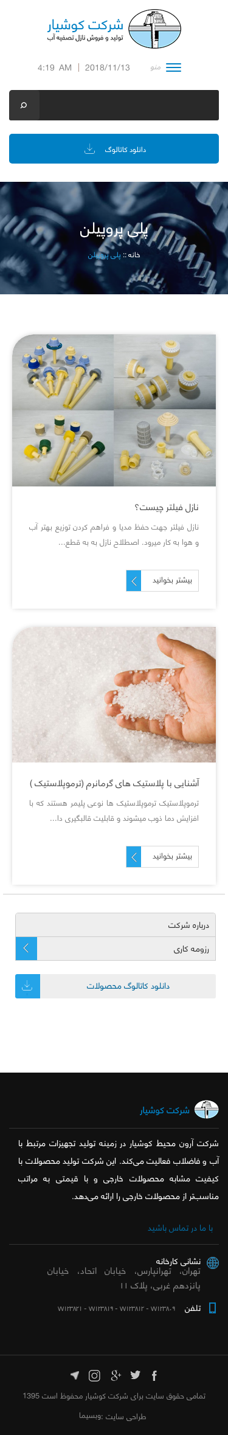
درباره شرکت (188, 924)
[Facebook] (155, 1373)
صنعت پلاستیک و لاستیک (114, 717)
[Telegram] (75, 1373)
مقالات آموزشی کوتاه (114, 433)
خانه (134, 254)
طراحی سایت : (124, 1416)
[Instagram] (95, 1373)
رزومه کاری (191, 948)
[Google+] (115, 1373)
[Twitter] (135, 1373)
